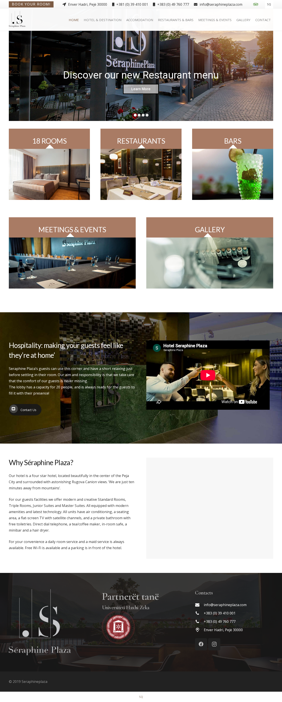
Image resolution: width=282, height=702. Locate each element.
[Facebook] (201, 644)
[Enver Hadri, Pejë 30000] (199, 630)
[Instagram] (214, 644)
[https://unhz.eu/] (141, 627)
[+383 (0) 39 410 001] (199, 613)
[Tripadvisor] (255, 4)
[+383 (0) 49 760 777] (199, 622)
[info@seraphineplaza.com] (199, 605)
